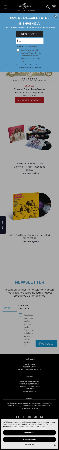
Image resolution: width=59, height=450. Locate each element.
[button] (55, 16)
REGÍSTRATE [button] (29, 34)
